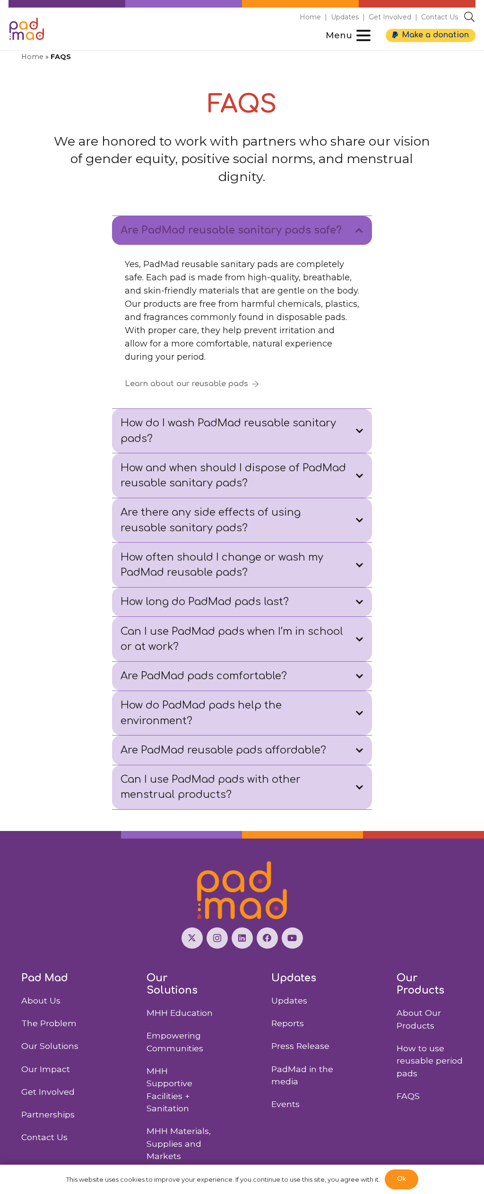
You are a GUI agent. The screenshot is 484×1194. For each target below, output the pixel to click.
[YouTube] (292, 938)
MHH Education (180, 1013)
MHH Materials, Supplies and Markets (179, 1143)
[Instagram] (217, 938)
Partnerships (48, 1114)
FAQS (408, 1096)
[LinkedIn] (242, 938)
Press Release (300, 1046)
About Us (40, 1000)
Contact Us (439, 17)
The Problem (49, 1023)
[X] (192, 938)
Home (310, 17)
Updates (345, 17)
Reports (287, 1023)
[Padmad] (27, 29)
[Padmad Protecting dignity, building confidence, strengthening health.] (242, 890)
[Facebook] (267, 938)
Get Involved (390, 17)
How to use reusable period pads (430, 1060)
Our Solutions (49, 1046)
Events (285, 1104)
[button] (469, 17)
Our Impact (45, 1069)
